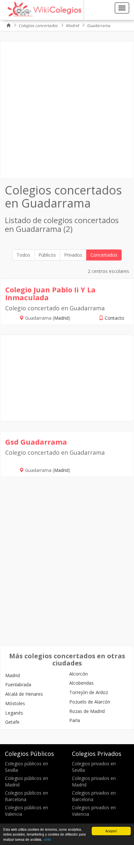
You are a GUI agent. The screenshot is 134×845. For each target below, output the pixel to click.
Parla (74, 720)
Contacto (114, 318)
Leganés (14, 713)
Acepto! (111, 830)
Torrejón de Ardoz (88, 692)
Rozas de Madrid (87, 711)
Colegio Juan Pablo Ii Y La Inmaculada (50, 293)
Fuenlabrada (18, 684)
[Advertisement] (67, 110)
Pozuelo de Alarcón (89, 702)
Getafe (12, 722)
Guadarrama (98, 25)
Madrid (72, 25)
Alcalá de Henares (24, 694)
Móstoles (15, 703)
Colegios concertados (38, 25)
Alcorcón (78, 674)
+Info (47, 839)
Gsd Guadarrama (36, 442)
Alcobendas (81, 683)
